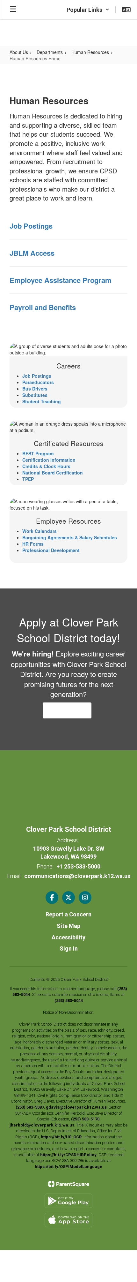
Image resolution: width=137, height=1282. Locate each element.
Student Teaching (41, 401)
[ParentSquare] (69, 1184)
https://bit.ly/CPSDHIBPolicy (68, 1154)
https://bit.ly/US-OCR (61, 1136)
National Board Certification (52, 472)
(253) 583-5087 (30, 1107)
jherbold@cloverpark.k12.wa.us (42, 1125)
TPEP (28, 479)
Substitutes (34, 395)
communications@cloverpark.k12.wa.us (77, 876)
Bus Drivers (34, 388)
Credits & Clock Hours (46, 466)
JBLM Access (32, 253)
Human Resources (90, 52)
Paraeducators (38, 382)
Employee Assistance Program (61, 280)
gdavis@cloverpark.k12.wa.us (76, 1107)
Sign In (69, 948)
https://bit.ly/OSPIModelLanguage (68, 1166)
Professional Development (51, 550)
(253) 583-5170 (85, 1119)
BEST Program (38, 453)
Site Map (68, 925)
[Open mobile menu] (13, 9)
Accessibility (68, 937)
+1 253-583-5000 (78, 866)
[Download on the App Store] (68, 1220)
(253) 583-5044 (68, 1000)
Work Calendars (39, 531)
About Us (19, 52)
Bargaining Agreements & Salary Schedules (69, 537)
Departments (50, 52)
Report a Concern (68, 914)
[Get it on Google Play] (68, 1201)
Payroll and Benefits (43, 307)
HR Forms (33, 544)
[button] (88, 9)
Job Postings (31, 226)
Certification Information (49, 460)
